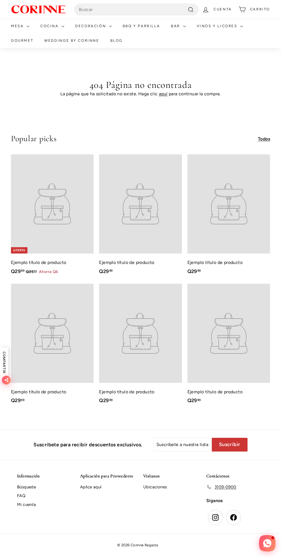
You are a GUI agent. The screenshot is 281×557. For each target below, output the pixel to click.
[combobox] (136, 10)
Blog (116, 40)
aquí (163, 93)
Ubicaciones (155, 486)
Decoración (91, 26)
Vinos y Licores (218, 26)
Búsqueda (26, 486)
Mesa (18, 26)
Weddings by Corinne (71, 40)
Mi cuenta (26, 504)
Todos (264, 138)
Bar (176, 26)
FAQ (21, 495)
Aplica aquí (90, 486)
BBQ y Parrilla (141, 26)
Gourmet (22, 40)
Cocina (50, 26)
